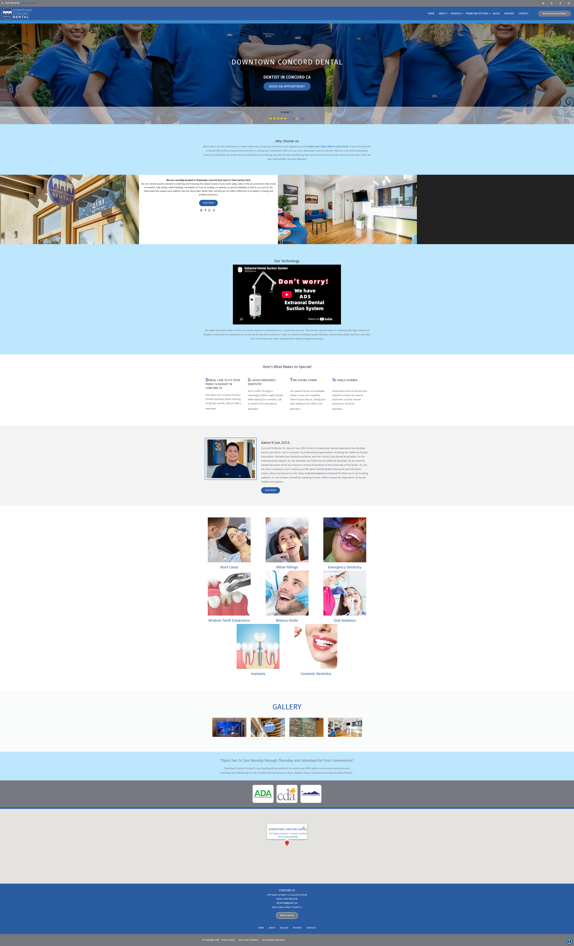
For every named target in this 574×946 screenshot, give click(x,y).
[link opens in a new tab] (544, 3)
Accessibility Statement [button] (273, 940)
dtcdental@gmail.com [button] (287, 903)
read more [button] (211, 408)
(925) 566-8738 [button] (11, 3)
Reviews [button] (509, 13)
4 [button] (261, 738)
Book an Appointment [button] (554, 13)
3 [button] (257, 738)
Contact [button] (523, 13)
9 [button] (284, 738)
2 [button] (252, 738)
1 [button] (248, 738)
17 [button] (320, 738)
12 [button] (297, 738)
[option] (229, 727)
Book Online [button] (287, 915)
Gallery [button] (284, 928)
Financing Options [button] (476, 13)
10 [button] (288, 738)
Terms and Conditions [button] (248, 940)
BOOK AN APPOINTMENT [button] (287, 86)
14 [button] (306, 738)
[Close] (303, 827)
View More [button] (208, 203)
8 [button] (279, 738)
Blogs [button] (496, 13)
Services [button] (456, 13)
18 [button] (324, 738)
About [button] (442, 13)
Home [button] (431, 13)
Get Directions (30, 3)
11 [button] (293, 738)
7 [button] (275, 738)
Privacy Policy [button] (228, 940)
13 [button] (302, 738)
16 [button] (315, 738)
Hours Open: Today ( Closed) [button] (286, 907)
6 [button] (270, 738)
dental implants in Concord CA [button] (324, 473)
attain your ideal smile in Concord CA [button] (328, 146)
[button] (21, 2)
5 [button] (266, 738)
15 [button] (311, 738)
